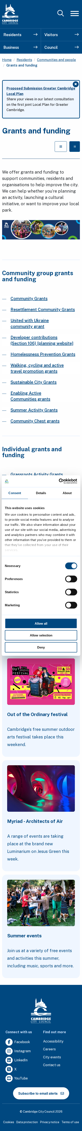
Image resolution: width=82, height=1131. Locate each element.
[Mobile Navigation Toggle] (74, 13)
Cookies (8, 1122)
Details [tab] (41, 493)
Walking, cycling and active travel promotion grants (37, 368)
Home (7, 60)
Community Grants (29, 298)
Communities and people (56, 60)
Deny (41, 647)
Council (51, 47)
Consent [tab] (14, 493)
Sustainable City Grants (34, 382)
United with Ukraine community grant (30, 323)
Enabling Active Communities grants (30, 396)
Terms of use (70, 1122)
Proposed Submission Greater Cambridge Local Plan (41, 91)
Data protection (27, 1122)
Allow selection (41, 635)
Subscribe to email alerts (38, 1093)
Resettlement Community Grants (43, 309)
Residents (12, 35)
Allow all (41, 623)
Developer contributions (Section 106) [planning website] (42, 340)
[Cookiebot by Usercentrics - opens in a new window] (59, 481)
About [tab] (67, 493)
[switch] (71, 578)
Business (11, 47)
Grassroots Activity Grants (37, 474)
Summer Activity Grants (34, 410)
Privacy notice (49, 1122)
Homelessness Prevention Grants (43, 354)
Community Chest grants (35, 421)
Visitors (51, 35)
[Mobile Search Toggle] (60, 13)
